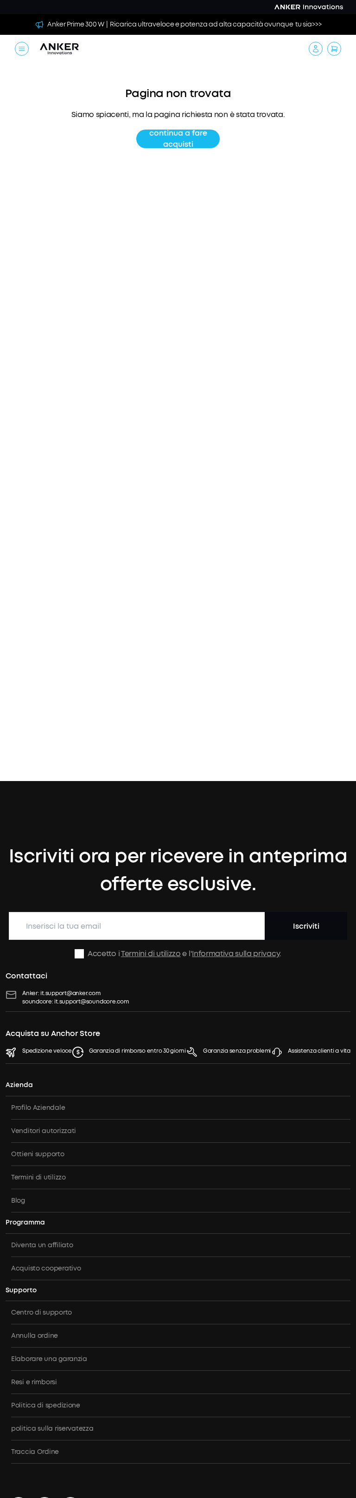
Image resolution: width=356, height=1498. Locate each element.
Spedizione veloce (47, 1051)
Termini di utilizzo (151, 953)
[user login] (316, 49)
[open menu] (22, 49)
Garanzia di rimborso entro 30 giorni (137, 1051)
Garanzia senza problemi (237, 1051)
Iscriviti (306, 926)
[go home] (59, 49)
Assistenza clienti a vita (319, 1051)
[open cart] (334, 49)
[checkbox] (79, 953)
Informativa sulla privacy (236, 953)
